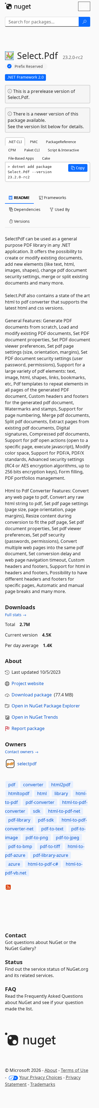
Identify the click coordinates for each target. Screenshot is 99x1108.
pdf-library (19, 820)
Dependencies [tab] (26, 209)
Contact (15, 935)
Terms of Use (74, 1070)
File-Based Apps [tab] (21, 158)
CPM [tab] (12, 149)
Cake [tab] (46, 158)
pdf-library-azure (50, 855)
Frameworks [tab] (54, 197)
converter (33, 785)
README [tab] (21, 197)
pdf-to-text (52, 829)
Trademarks (42, 1084)
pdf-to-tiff (50, 846)
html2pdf (60, 785)
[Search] (84, 22)
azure (14, 864)
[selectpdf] (10, 764)
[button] (77, 168)
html (42, 793)
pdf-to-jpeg (67, 838)
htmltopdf (18, 793)
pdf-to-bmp (20, 846)
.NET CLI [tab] (15, 141)
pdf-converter (40, 802)
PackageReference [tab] (61, 141)
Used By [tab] (62, 209)
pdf (11, 785)
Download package (32, 695)
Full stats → (15, 614)
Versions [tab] (21, 221)
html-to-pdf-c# (43, 864)
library (61, 793)
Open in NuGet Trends (35, 717)
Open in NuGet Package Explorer (46, 706)
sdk (36, 811)
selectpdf (27, 764)
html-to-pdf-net (64, 811)
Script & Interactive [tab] (63, 149)
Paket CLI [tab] (32, 149)
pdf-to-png (37, 838)
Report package (28, 728)
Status (14, 962)
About (51, 1070)
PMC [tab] (34, 141)
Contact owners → (21, 751)
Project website (28, 683)
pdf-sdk (46, 820)
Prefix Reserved (29, 66)
